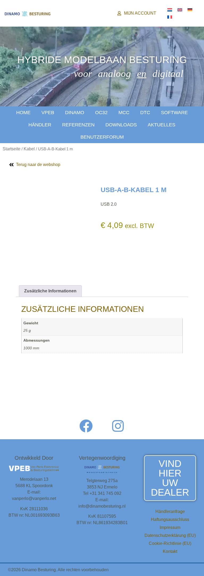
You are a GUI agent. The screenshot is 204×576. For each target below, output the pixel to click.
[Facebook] (86, 426)
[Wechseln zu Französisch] (170, 16)
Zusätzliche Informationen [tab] (50, 291)
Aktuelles (161, 124)
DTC (145, 112)
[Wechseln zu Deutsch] (190, 9)
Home (23, 112)
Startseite (11, 149)
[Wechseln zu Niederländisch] (170, 9)
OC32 (101, 112)
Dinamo (74, 112)
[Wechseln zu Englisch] (180, 9)
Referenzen (78, 124)
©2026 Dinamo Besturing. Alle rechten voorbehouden (58, 569)
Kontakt (170, 551)
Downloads (121, 124)
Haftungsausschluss (170, 519)
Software (174, 112)
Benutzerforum (102, 137)
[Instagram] (118, 426)
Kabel (29, 149)
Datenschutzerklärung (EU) (170, 535)
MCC (123, 112)
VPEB (47, 112)
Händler (39, 124)
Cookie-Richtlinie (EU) (170, 543)
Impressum (170, 527)
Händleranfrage (170, 511)
